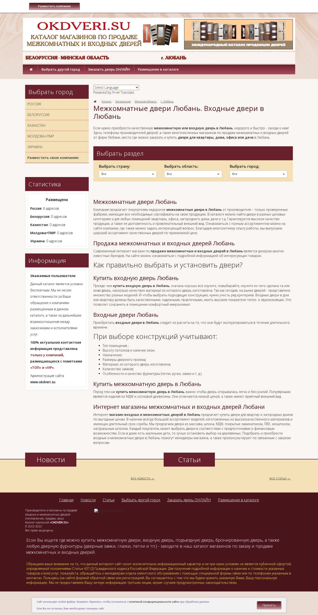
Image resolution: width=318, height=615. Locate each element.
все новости (140, 478)
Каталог (107, 101)
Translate (127, 92)
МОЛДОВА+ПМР (40, 136)
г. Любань (167, 101)
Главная (66, 499)
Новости (88, 499)
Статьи (109, 499)
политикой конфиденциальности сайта (154, 601)
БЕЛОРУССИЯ (38, 114)
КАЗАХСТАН (36, 125)
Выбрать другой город (60, 69)
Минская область (146, 101)
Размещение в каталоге (158, 69)
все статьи (278, 478)
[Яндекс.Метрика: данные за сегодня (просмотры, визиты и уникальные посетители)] (108, 511)
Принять (269, 605)
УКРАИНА (34, 146)
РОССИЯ (34, 104)
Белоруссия (123, 101)
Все (103, 174)
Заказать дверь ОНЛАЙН (109, 69)
